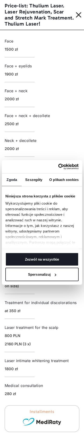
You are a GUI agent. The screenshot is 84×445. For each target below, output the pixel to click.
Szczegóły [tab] (33, 179)
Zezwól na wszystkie (42, 259)
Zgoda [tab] (12, 179)
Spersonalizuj (39, 274)
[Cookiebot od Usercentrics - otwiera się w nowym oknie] (59, 167)
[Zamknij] (80, 15)
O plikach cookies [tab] (64, 179)
